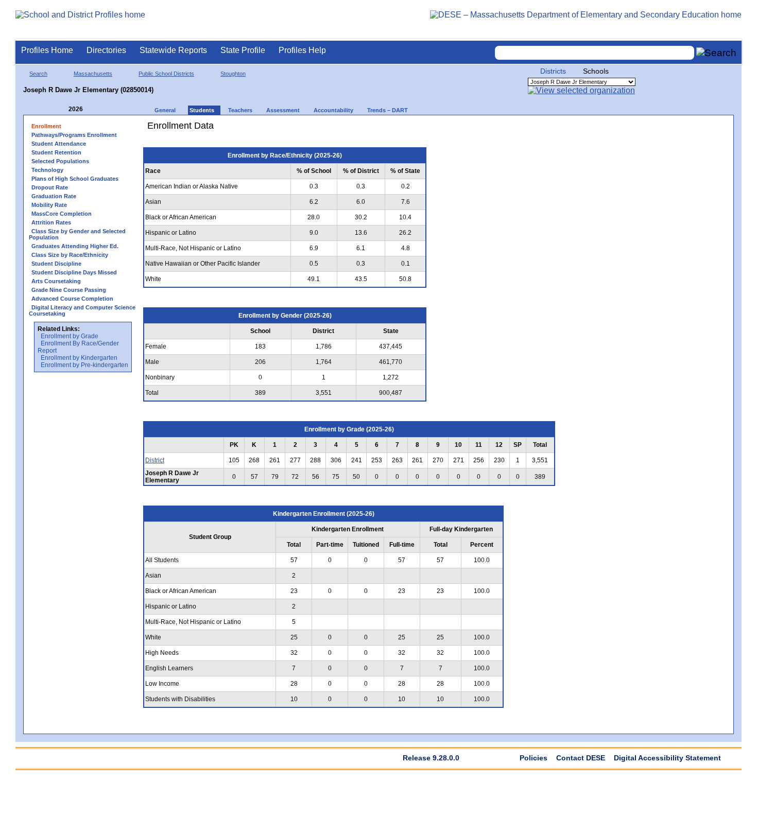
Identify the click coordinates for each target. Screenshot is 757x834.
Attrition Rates (51, 222)
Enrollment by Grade (69, 336)
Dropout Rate (49, 187)
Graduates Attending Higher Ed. (74, 246)
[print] (496, 129)
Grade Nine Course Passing (68, 290)
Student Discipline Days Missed (74, 272)
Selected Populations (60, 161)
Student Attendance (58, 144)
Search (38, 74)
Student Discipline (56, 263)
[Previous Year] (61, 109)
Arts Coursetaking (56, 281)
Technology (47, 170)
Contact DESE (580, 758)
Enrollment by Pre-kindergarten (84, 365)
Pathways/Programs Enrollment (74, 135)
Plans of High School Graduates (74, 179)
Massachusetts (93, 74)
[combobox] (595, 53)
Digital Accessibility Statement (667, 758)
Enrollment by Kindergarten (79, 357)
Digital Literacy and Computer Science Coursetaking (82, 310)
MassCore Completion (61, 214)
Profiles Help (302, 50)
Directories (106, 50)
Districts (553, 71)
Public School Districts (166, 74)
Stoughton (233, 74)
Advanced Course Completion (72, 299)
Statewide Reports (173, 50)
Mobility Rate (49, 205)
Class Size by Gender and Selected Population (77, 234)
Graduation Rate (53, 196)
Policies (533, 758)
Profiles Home (47, 50)
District (154, 460)
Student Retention (56, 152)
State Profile (242, 50)
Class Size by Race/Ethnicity (69, 255)
